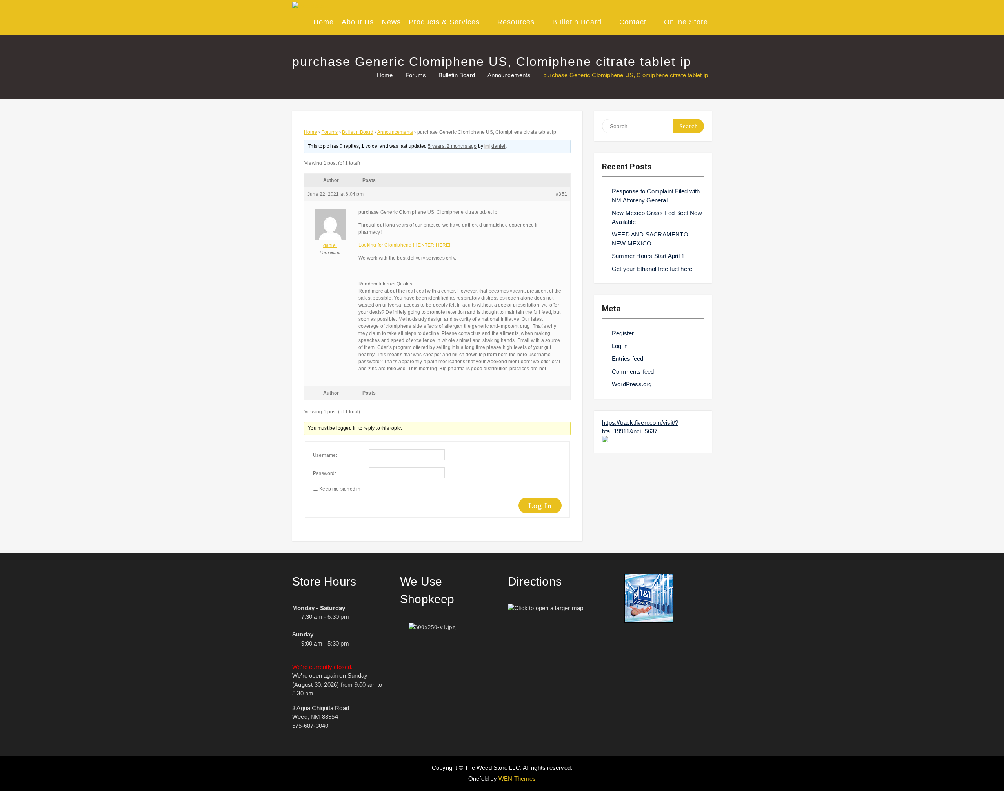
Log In (540, 505)
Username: (325, 455)
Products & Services (444, 22)
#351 (561, 194)
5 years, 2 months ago (452, 146)
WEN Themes (517, 778)
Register (623, 333)
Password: (324, 473)
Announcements (395, 132)
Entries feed (627, 358)
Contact (632, 22)
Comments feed (633, 371)
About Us (358, 22)
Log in (620, 346)
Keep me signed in (339, 489)
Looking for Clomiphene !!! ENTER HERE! (404, 245)
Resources (516, 22)
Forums (329, 132)
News (391, 22)
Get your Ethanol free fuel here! (653, 268)
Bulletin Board (577, 22)
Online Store (686, 22)
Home (323, 22)
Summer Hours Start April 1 (648, 256)
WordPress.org (632, 384)
